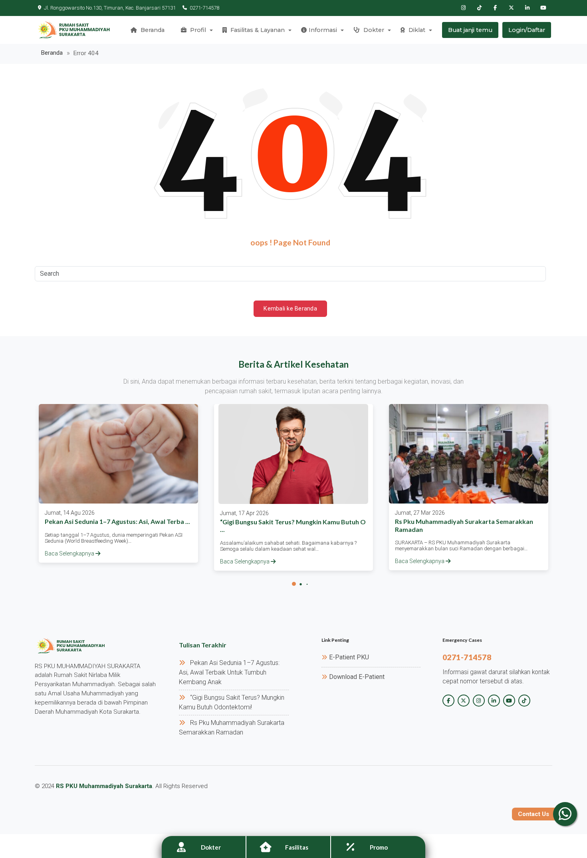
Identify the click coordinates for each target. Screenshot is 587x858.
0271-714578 (204, 8)
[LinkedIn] (527, 8)
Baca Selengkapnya (70, 553)
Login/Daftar (526, 30)
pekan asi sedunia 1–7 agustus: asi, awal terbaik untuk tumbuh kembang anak (229, 672)
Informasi (323, 30)
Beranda (152, 30)
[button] (294, 584)
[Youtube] (543, 8)
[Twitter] (511, 8)
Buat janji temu (470, 30)
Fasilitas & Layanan (257, 30)
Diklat (416, 30)
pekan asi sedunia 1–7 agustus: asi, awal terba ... (117, 521)
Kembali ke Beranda (290, 308)
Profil (197, 30)
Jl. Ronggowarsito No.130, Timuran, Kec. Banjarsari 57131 (110, 8)
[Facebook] (495, 8)
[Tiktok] (479, 8)
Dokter (373, 30)
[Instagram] (463, 8)
